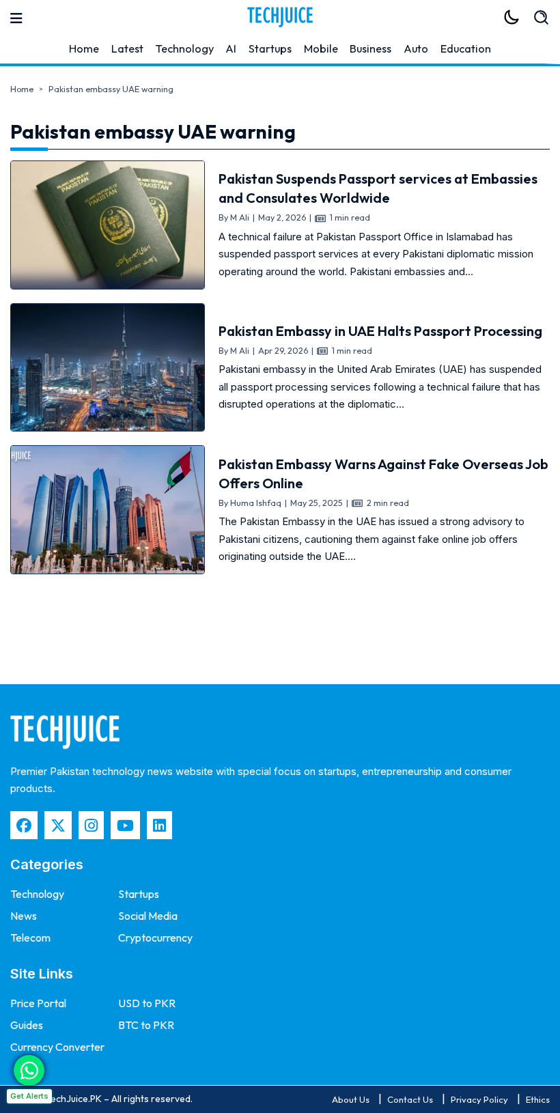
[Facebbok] (24, 825)
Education (465, 48)
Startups (270, 48)
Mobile (321, 48)
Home (84, 48)
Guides (26, 1025)
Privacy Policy (479, 1099)
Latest (127, 48)
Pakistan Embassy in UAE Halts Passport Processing (380, 330)
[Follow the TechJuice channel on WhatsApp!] (29, 1070)
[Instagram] (91, 825)
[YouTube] (125, 825)
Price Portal (38, 1003)
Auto (416, 48)
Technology (185, 48)
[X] (58, 825)
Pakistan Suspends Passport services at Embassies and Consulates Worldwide (378, 188)
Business (370, 48)
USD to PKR (147, 1003)
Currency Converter (57, 1047)
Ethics (538, 1099)
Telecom (30, 937)
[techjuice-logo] (280, 17)
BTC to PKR (146, 1025)
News (23, 915)
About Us (350, 1099)
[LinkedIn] (159, 825)
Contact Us (410, 1099)
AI (230, 48)
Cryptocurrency (155, 937)
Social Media (148, 915)
